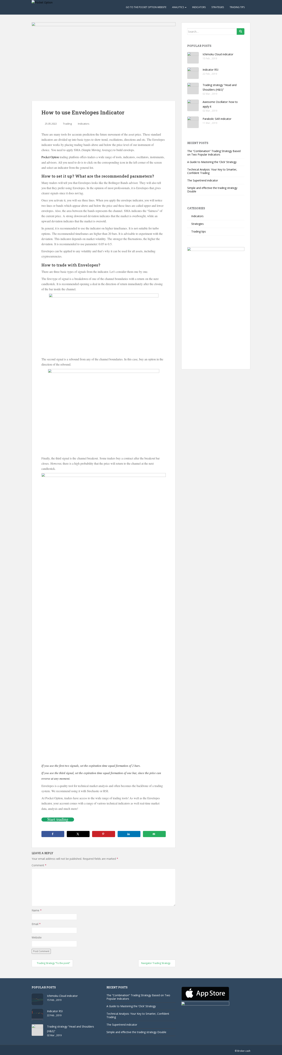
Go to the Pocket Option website (146, 7)
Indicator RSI (210, 69)
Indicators (199, 7)
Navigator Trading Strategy (156, 963)
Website (37, 937)
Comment (39, 865)
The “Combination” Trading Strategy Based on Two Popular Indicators (214, 152)
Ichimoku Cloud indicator (218, 54)
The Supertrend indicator (202, 180)
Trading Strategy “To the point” (53, 963)
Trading (67, 123)
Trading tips (237, 7)
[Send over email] (154, 834)
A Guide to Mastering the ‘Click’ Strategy (212, 162)
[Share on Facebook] (52, 834)
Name (37, 910)
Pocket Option (50, 157)
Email (36, 924)
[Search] (240, 31)
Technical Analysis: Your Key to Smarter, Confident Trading (212, 171)
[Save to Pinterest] (103, 834)
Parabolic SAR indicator (217, 119)
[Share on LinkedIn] (129, 834)
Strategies (217, 7)
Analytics (178, 7)
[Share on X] (78, 834)
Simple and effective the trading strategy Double (212, 189)
